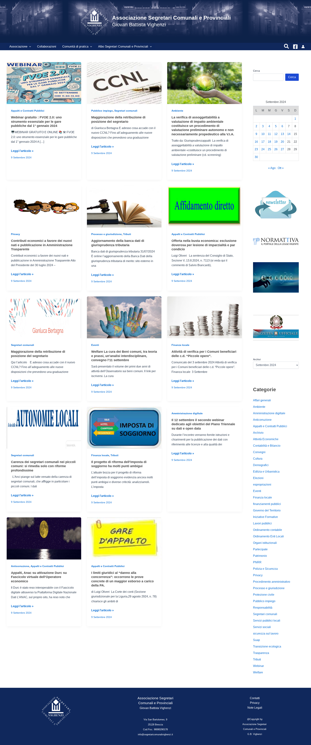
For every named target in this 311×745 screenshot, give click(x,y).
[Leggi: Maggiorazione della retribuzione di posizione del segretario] (124, 82)
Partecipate (260, 549)
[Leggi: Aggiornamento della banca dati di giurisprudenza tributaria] (124, 206)
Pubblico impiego (102, 110)
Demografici (261, 465)
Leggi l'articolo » (22, 151)
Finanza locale (180, 345)
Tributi (127, 234)
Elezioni (258, 478)
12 (276, 134)
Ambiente (177, 110)
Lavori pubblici (262, 523)
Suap (256, 640)
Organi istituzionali (265, 542)
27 (282, 149)
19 (276, 141)
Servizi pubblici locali (266, 620)
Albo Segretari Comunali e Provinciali (123, 46)
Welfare (258, 672)
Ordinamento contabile (267, 529)
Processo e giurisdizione (106, 234)
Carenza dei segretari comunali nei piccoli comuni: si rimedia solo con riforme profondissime (43, 466)
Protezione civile (263, 594)
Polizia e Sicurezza (265, 568)
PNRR (257, 562)
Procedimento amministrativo (271, 581)
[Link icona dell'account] (303, 46)
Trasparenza (261, 652)
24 (263, 149)
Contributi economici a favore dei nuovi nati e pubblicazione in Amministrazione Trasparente (42, 245)
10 (263, 134)
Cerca (256, 70)
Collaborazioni (46, 46)
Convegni (259, 452)
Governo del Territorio (267, 510)
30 (256, 157)
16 (256, 141)
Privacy (15, 234)
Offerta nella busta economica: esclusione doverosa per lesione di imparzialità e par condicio (204, 245)
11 (269, 134)
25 (269, 149)
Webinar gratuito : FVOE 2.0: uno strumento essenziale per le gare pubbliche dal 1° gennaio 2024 (36, 122)
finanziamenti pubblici (267, 503)
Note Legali (254, 707)
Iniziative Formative (265, 516)
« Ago (272, 168)
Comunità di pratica (75, 46)
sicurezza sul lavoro (265, 633)
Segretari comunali (125, 110)
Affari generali (262, 400)
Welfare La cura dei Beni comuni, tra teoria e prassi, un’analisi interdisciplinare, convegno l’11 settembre (124, 356)
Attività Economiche (265, 439)
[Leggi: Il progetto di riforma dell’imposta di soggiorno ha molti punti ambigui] (124, 427)
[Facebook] (295, 46)
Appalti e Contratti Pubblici (27, 110)
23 (256, 149)
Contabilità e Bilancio (266, 445)
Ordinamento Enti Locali (268, 536)
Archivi (257, 359)
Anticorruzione (20, 566)
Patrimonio (260, 555)
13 (282, 134)
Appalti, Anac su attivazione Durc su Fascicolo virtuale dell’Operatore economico (39, 577)
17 (263, 141)
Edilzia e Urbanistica (266, 471)
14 (288, 134)
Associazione (18, 46)
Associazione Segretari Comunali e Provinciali (171, 18)
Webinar (258, 665)
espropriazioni (262, 484)
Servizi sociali (262, 627)
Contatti (255, 698)
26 (276, 149)
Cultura (257, 458)
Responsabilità (262, 607)
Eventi (95, 345)
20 (282, 141)
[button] (29, 46)
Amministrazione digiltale (187, 413)
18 (269, 141)
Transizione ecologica (267, 646)
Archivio (258, 432)
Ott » (281, 168)
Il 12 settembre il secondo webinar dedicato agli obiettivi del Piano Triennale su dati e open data (203, 424)
